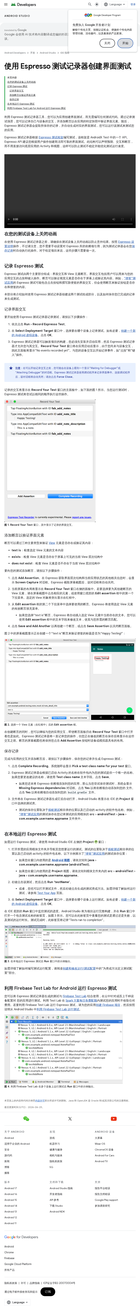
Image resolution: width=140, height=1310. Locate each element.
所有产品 (9, 1270)
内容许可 (40, 1100)
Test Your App (46, 893)
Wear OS (100, 1143)
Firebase (9, 1258)
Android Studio (17, 16)
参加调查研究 (102, 1205)
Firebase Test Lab (74, 996)
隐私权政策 (56, 1161)
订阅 (48, 1292)
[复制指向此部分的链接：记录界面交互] (29, 309)
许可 (23, 1283)
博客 (6, 1167)
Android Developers (15, 52)
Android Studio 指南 (61, 1188)
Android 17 (10, 1188)
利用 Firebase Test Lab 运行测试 (58, 1009)
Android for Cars (104, 1155)
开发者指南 (56, 1194)
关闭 (107, 43)
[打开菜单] (5, 4)
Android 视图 (61, 860)
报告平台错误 (102, 1188)
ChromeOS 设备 (104, 1149)
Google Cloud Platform (18, 1264)
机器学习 (55, 1143)
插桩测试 (54, 810)
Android (9, 1138)
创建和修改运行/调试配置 (79, 968)
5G (51, 1167)
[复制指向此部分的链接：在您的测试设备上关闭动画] (60, 234)
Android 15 (10, 1200)
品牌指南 (35, 1283)
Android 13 (10, 1211)
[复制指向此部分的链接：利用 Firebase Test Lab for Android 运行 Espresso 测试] (120, 988)
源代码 (8, 1155)
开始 (125, 43)
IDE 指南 (65, 52)
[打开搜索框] (90, 4)
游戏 (52, 1138)
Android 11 (10, 1223)
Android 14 (10, 1205)
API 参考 (54, 1200)
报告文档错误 (102, 1194)
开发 (32, 52)
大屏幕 (98, 1138)
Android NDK (57, 1211)
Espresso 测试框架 (51, 137)
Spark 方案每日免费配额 (81, 1000)
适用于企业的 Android (17, 1143)
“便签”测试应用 (29, 814)
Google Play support (106, 1200)
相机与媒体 (56, 1155)
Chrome (9, 1252)
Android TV (101, 1161)
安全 (6, 1149)
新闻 (6, 1161)
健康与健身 (56, 1149)
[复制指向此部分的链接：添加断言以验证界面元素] (47, 535)
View (52, 543)
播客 (6, 1173)
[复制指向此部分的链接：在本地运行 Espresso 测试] (60, 834)
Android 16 (10, 1194)
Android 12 (10, 1217)
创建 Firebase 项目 (108, 1005)
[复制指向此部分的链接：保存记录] (22, 751)
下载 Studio (56, 1205)
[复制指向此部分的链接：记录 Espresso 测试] (47, 266)
